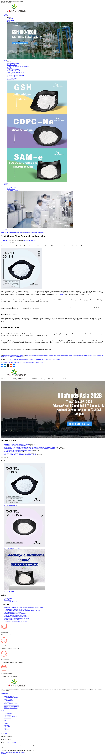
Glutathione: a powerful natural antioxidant (15, 445)
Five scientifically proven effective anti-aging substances (18, 450)
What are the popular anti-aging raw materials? (16, 621)
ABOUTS (3, 720)
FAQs (5, 731)
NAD (61, 294)
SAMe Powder (8, 699)
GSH (16, 356)
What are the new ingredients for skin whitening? (16, 616)
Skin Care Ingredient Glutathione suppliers (37, 355)
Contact (6, 229)
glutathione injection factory (85, 355)
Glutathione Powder (9, 696)
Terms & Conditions (14, 752)
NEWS (2, 710)
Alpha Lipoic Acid (12, 78)
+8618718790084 (11, 742)
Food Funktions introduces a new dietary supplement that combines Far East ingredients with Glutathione (33, 359)
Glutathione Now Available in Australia (33, 232)
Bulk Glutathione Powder (10, 505)
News (5, 184)
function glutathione (8, 355)
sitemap (23, 752)
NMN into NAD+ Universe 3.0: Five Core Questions (18, 453)
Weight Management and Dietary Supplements (16, 609)
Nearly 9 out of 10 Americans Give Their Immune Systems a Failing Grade (23, 362)
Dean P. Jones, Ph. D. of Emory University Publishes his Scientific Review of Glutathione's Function (30, 447)
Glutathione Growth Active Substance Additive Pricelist (63, 355)
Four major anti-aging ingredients (12, 612)
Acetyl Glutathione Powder (11, 703)
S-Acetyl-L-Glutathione (13, 69)
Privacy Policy (4, 752)
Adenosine (10, 73)
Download (6, 729)
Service (6, 183)
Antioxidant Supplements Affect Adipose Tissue (16, 618)
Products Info (7, 718)
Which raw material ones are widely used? (15, 615)
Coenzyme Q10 (11, 76)
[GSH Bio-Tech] (16, 11)
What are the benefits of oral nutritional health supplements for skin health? (23, 607)
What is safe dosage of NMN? (12, 451)
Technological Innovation (13, 190)
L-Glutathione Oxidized (13, 71)
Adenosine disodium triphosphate (16, 75)
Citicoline (9, 68)
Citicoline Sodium (12, 65)
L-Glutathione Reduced (13, 63)
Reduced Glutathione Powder (11, 706)
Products (6, 60)
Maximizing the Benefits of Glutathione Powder (16, 444)
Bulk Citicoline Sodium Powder (12, 548)
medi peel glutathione (19, 355)
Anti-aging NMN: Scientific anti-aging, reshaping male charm (20, 454)
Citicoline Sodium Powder (11, 697)
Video (8, 21)
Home (5, 14)
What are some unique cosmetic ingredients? (15, 613)
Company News (11, 187)
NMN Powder (7, 702)
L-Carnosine (10, 79)
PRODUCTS (4, 693)
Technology (10, 18)
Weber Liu (5, 240)
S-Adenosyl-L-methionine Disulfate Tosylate (18, 66)
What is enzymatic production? (12, 619)
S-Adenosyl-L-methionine (10, 708)
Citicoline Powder (8, 700)
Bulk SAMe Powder (9, 591)
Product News (11, 189)
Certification (10, 20)
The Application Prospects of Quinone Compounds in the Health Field (22, 610)
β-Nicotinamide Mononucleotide (15, 72)
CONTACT (4, 734)
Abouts (6, 15)
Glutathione (21, 356)
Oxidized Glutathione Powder (11, 705)
